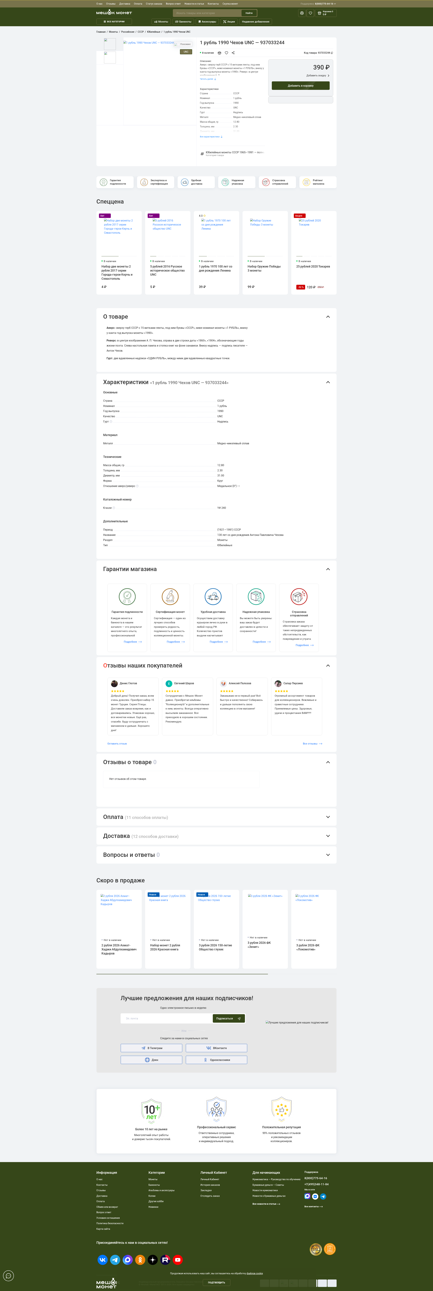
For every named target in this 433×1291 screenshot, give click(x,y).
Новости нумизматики (265, 1190)
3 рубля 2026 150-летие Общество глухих (215, 947)
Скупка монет (230, 3)
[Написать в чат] (8, 1276)
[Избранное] (310, 13)
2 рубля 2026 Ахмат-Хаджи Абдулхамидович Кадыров (118, 949)
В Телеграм (155, 1048)
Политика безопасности (109, 1223)
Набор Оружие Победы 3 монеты (264, 268)
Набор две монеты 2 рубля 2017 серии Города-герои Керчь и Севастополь (116, 272)
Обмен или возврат (107, 1207)
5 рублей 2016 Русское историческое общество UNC (167, 270)
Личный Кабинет (209, 1179)
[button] (216, 316)
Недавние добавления (255, 21)
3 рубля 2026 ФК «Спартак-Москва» (407, 947)
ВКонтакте (220, 1048)
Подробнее (130, 641)
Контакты (213, 3)
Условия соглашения (108, 1218)
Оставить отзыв (117, 743)
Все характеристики (210, 137)
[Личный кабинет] (302, 13)
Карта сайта (103, 1229)
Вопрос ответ (173, 3)
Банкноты (185, 21)
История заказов (210, 1185)
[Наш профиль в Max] (307, 1198)
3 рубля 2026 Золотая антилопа (360, 947)
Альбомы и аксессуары (162, 1190)
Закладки (206, 1190)
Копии (152, 1196)
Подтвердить (216, 1282)
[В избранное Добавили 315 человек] (227, 52)
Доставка (124, 3)
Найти (249, 13)
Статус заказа (154, 3)
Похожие (185, 44)
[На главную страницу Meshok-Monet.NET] (114, 12)
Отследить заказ (210, 1196)
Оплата (138, 3)
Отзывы (111, 3)
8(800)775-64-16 (317, 3)
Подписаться (224, 1018)
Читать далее (206, 79)
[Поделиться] (234, 52)
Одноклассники (220, 1060)
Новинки (153, 1207)
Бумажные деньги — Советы (268, 1185)
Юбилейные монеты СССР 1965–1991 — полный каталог (235, 154)
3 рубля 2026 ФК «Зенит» (259, 945)
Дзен (155, 1060)
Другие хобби (156, 1201)
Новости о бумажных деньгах (269, 1196)
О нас (99, 3)
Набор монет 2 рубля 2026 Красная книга (165, 947)
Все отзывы (310, 743)
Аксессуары (209, 21)
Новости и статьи (194, 3)
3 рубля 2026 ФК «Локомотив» (308, 947)
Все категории (115, 21)
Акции (231, 21)
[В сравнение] (221, 52)
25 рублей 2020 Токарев (313, 266)
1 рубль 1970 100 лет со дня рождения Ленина (215, 268)
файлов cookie (255, 1273)
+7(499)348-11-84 (316, 1184)
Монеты (163, 21)
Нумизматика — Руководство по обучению (276, 1179)
